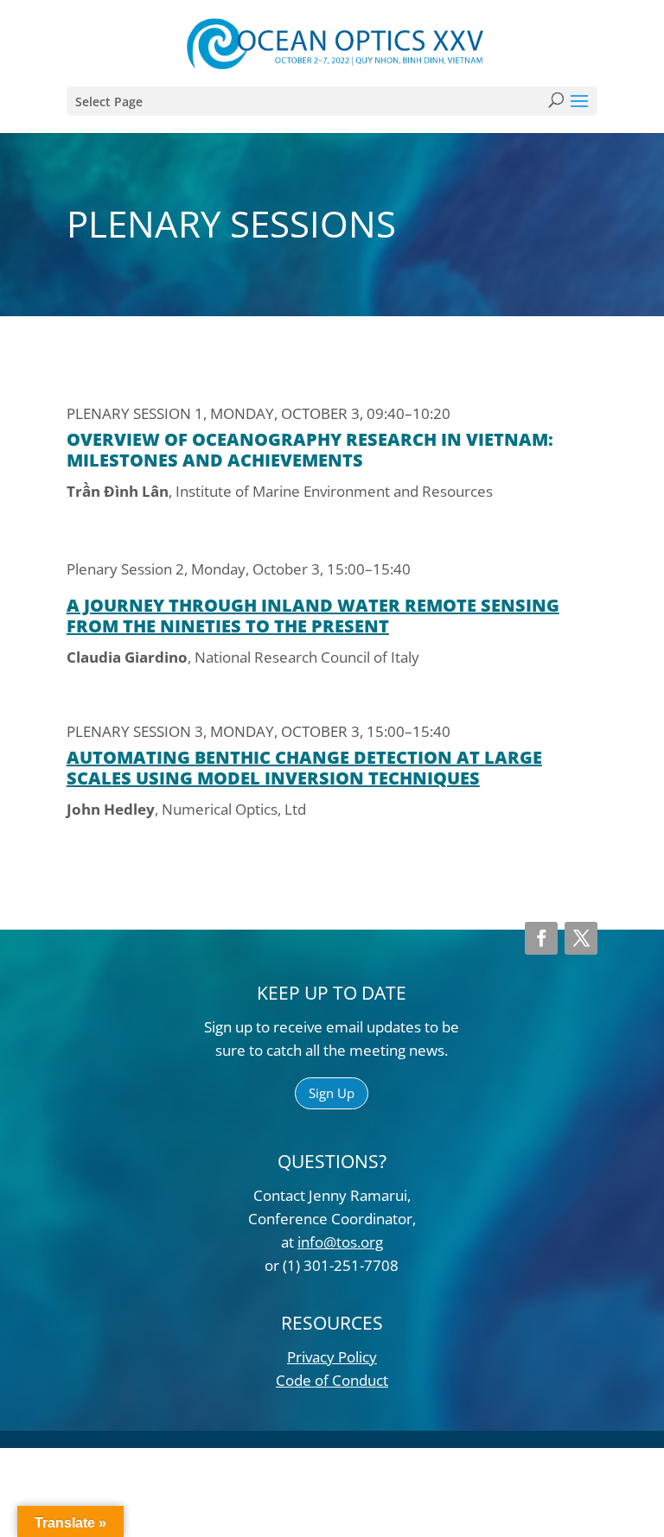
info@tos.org (340, 1242)
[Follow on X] (581, 938)
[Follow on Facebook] (541, 938)
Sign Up (331, 1093)
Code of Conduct (332, 1380)
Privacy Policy (332, 1357)
